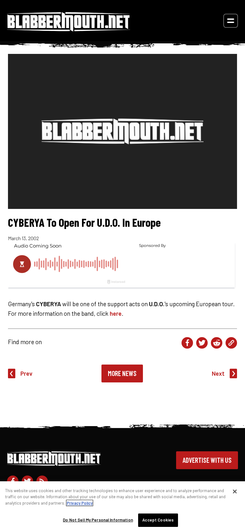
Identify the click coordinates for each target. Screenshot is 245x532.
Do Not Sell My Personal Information (98, 519)
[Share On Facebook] (187, 343)
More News (122, 373)
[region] (122, 506)
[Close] (235, 491)
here (116, 313)
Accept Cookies (158, 519)
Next (218, 373)
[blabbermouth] (68, 29)
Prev (26, 373)
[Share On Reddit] (216, 343)
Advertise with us (207, 460)
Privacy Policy (80, 503)
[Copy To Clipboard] (231, 343)
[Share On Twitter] (202, 343)
